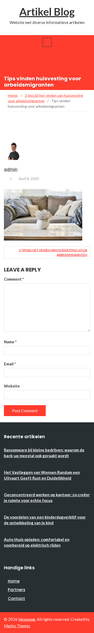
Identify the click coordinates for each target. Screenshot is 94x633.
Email (10, 363)
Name (10, 341)
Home (14, 581)
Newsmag (26, 619)
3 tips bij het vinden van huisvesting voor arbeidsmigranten (53, 252)
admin (10, 169)
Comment (14, 279)
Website (12, 386)
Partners (16, 589)
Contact (16, 598)
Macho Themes (17, 625)
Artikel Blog (47, 11)
